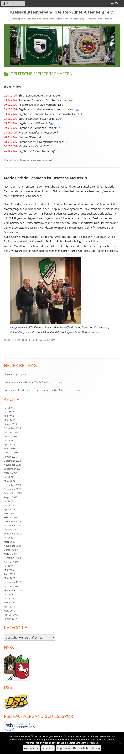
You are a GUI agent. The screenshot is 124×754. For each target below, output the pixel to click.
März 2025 (9, 448)
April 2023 (9, 509)
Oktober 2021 (11, 549)
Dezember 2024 (12, 460)
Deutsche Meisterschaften (35, 160)
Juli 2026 (8, 407)
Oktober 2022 (11, 529)
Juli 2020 (8, 566)
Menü (118, 3)
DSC (51, 160)
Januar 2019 (10, 618)
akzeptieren (31, 748)
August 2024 (10, 472)
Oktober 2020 (11, 562)
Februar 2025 (11, 452)
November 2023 (12, 489)
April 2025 (9, 444)
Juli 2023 (8, 501)
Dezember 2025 (12, 428)
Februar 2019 (11, 614)
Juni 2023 (9, 505)
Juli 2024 (8, 476)
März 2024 (9, 481)
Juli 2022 (8, 537)
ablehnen (47, 748)
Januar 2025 (10, 456)
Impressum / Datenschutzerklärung (78, 748)
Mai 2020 (9, 570)
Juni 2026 (9, 412)
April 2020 (9, 574)
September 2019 (13, 590)
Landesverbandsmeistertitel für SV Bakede (27, 382)
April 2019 (9, 606)
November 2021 (12, 545)
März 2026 (9, 420)
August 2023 (10, 497)
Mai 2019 (9, 602)
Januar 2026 (10, 424)
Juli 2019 (8, 594)
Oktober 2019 (11, 586)
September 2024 (13, 468)
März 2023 (9, 513)
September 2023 (13, 493)
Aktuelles (12, 86)
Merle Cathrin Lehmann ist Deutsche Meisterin (45, 177)
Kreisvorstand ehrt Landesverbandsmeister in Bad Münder (36, 390)
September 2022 (13, 533)
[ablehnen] (120, 743)
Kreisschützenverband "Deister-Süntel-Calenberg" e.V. (62, 12)
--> (77, 109)
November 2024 (12, 464)
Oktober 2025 (11, 432)
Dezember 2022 (12, 521)
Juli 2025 (8, 440)
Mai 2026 (9, 416)
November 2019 (12, 582)
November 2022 (12, 525)
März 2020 (9, 578)
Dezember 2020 (12, 557)
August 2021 (10, 553)
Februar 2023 (11, 517)
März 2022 (9, 541)
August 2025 (10, 436)
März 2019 (9, 610)
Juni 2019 (9, 598)
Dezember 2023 (12, 485)
